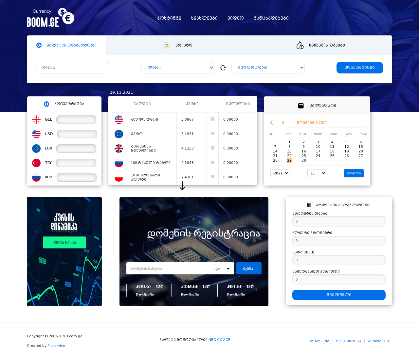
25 (332, 156)
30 (303, 160)
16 (303, 151)
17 (318, 151)
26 (346, 156)
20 (360, 151)
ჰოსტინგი (169, 18)
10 (318, 147)
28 (275, 160)
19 (346, 151)
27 (360, 156)
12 (346, 147)
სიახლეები (204, 18)
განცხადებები (271, 18)
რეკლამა (319, 341)
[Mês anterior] (272, 122)
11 (332, 147)
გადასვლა (354, 173)
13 (360, 147)
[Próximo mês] (282, 122)
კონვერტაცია (360, 68)
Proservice (56, 346)
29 (289, 160)
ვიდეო (236, 18)
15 (289, 151)
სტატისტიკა (348, 341)
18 (332, 151)
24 (318, 156)
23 (303, 156)
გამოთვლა (339, 295)
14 (275, 151)
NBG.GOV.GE (219, 340)
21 (275, 156)
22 (289, 156)
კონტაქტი (378, 341)
